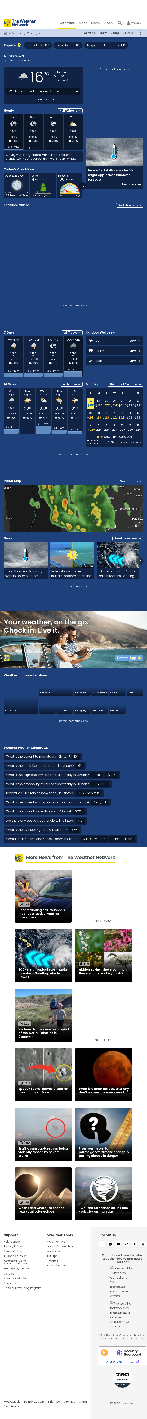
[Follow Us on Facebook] (102, 1244)
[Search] (120, 23)
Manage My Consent (18, 1268)
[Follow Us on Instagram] (110, 1244)
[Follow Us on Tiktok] (126, 1244)
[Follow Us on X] (143, 1244)
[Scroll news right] (139, 560)
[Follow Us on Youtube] (118, 1244)
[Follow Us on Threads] (135, 1244)
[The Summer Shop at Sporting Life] (135, 705)
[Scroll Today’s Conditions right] (82, 185)
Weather (17, 33)
